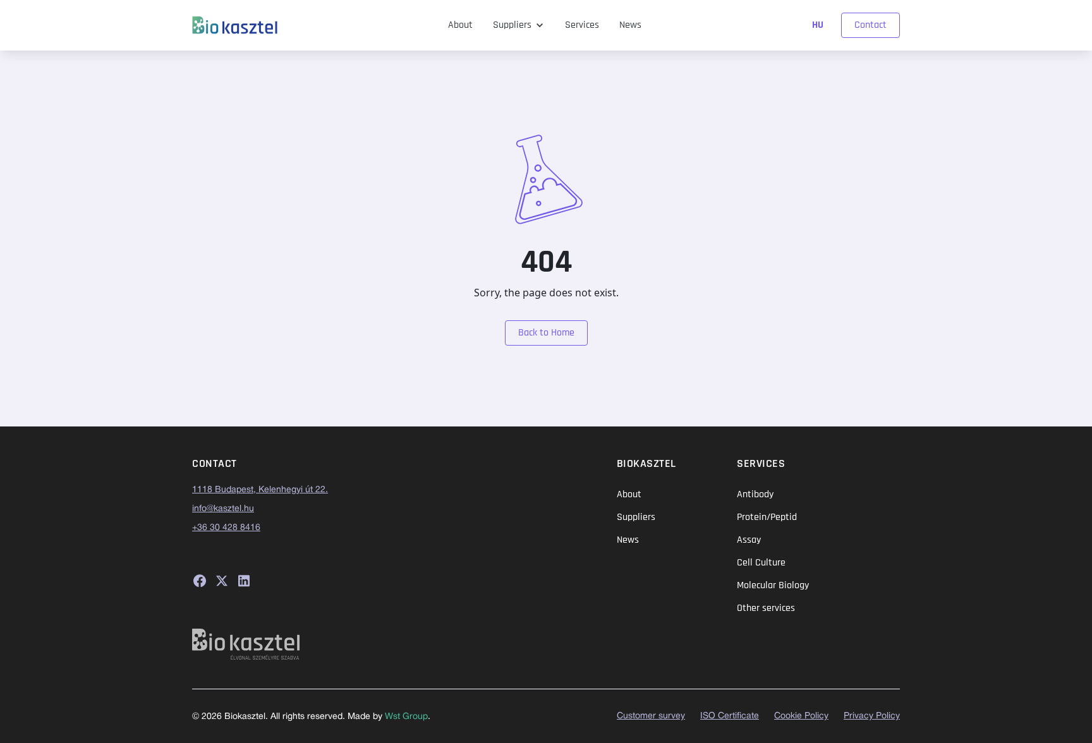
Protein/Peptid (767, 517)
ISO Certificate (729, 716)
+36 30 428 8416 (226, 528)
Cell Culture (761, 562)
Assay (749, 540)
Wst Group (406, 717)
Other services (766, 608)
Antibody (755, 494)
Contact (870, 25)
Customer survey (651, 716)
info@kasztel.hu (223, 509)
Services (582, 25)
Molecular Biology (773, 585)
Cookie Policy (801, 716)
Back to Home (546, 332)
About (460, 25)
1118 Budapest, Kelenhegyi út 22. (260, 490)
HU (819, 25)
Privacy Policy (872, 716)
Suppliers (512, 25)
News (630, 25)
